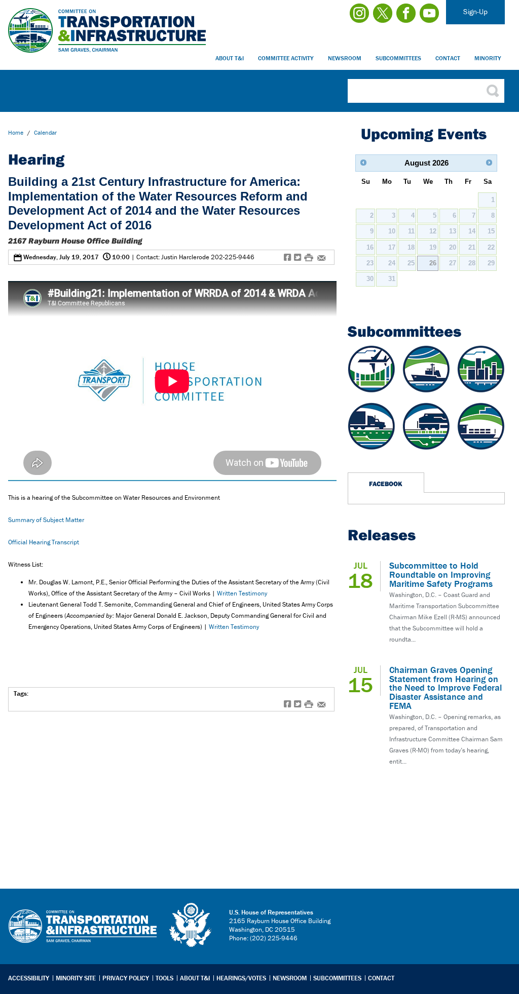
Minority (487, 58)
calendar (45, 132)
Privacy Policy (125, 978)
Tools (164, 978)
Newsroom (344, 58)
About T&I (229, 58)
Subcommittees (398, 58)
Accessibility (28, 978)
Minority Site (76, 978)
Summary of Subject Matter (46, 519)
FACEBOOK (385, 484)
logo (191, 925)
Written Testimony (242, 593)
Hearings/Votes (241, 978)
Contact (447, 58)
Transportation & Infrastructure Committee (82, 933)
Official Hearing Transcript (44, 542)
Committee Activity (286, 58)
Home (15, 132)
